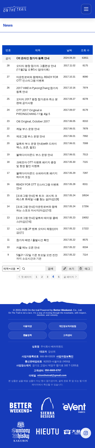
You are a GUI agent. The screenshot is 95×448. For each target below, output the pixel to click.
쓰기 (71, 268)
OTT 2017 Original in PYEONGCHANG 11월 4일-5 (33, 112)
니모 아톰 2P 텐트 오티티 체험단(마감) (37, 230)
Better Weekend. (62, 310)
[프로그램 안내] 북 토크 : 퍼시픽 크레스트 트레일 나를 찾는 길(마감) (36, 197)
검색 (50, 268)
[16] (29, 221)
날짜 (69, 50)
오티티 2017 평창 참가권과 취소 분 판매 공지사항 (37, 101)
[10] (48, 210)
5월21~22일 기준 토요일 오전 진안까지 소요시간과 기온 (37, 257)
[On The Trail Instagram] (85, 433)
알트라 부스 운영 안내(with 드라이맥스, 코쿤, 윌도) (36, 145)
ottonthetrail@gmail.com (51, 375)
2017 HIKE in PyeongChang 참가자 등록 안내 (37, 90)
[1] (22, 232)
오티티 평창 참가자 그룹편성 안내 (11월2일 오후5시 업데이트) (36, 67)
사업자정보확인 (64, 356)
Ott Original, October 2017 (33, 121)
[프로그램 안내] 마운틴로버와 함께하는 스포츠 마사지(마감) (36, 208)
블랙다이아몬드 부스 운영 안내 (34, 155)
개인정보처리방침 (67, 326)
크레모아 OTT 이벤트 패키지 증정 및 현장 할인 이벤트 (36, 164)
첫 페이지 (26, 277)
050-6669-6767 (53, 370)
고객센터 (67, 335)
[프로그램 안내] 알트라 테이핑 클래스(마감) (37, 219)
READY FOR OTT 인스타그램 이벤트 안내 (37, 186)
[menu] (86, 9)
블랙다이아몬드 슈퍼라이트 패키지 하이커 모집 (36, 175)
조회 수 (85, 50)
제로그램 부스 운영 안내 (30, 136)
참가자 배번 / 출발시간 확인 (32, 240)
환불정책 (27, 335)
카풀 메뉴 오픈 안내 (28, 247)
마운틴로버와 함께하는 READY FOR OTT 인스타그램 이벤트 (37, 79)
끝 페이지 (69, 277)
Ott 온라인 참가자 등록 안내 (32, 58)
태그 (87, 268)
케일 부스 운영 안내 (28, 129)
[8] (57, 199)
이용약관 (27, 326)
